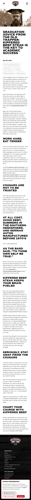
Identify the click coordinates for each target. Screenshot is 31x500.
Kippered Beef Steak (17, 105)
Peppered (12, 269)
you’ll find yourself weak (10, 174)
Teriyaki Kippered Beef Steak (12, 271)
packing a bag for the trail (16, 167)
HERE (24, 487)
